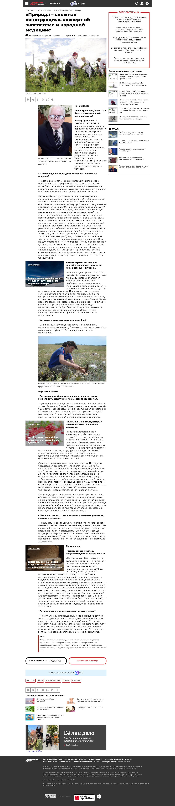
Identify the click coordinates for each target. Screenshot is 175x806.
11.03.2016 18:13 (30, 10)
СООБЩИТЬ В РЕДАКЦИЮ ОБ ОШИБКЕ (116, 762)
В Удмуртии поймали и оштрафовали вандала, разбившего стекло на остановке (129, 50)
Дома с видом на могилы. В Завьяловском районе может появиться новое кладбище (129, 29)
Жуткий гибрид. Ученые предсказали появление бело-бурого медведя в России (134, 110)
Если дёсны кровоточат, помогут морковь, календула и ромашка (90, 700)
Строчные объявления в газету (86, 762)
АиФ (44, 93)
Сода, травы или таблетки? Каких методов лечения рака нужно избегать (50, 717)
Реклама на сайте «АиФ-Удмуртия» (57, 762)
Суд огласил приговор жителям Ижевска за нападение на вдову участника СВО (129, 60)
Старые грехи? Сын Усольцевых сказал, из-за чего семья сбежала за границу (134, 93)
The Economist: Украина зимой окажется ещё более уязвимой (131, 133)
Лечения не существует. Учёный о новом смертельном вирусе (133, 118)
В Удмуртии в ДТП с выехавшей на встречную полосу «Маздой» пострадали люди (129, 40)
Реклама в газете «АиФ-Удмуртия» (118, 759)
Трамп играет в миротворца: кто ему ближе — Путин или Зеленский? (133, 167)
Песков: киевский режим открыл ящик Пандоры (132, 150)
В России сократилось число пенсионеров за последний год (131, 158)
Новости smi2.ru (34, 751)
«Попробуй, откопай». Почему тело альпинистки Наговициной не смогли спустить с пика (134, 102)
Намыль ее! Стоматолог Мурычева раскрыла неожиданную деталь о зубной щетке (133, 76)
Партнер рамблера (65, 796)
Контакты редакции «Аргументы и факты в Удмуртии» (64, 759)
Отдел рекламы (95, 759)
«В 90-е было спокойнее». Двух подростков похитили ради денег (133, 84)
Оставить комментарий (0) (87, 661)
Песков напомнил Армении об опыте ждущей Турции (134, 141)
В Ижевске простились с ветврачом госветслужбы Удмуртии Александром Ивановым (129, 19)
